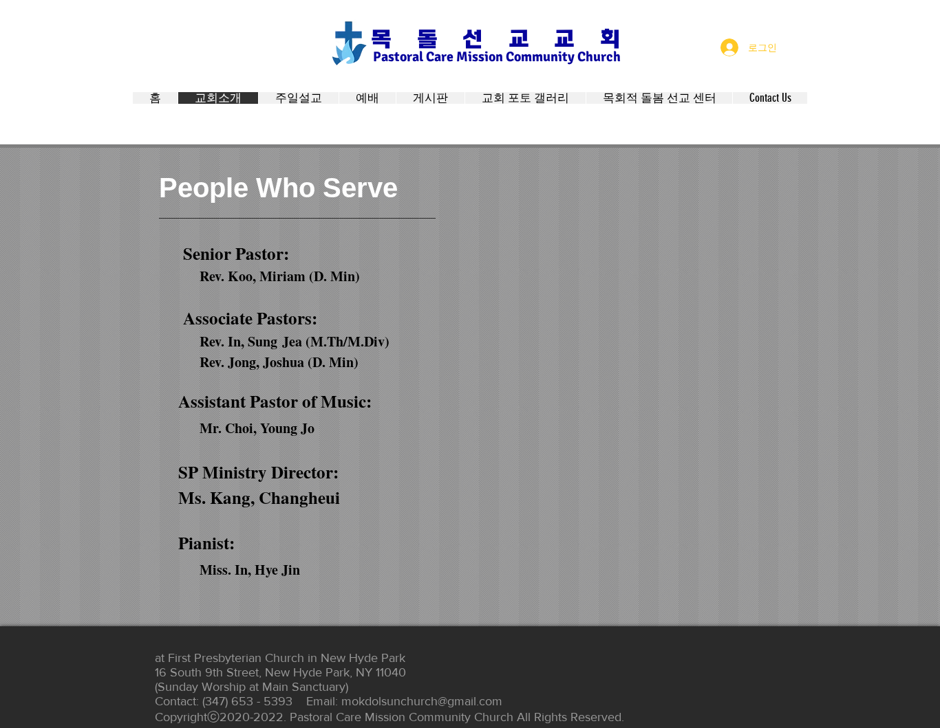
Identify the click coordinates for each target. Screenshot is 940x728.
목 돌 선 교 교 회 (495, 39)
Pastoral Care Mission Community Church (497, 56)
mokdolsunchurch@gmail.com (421, 701)
